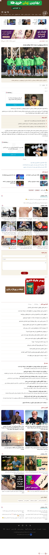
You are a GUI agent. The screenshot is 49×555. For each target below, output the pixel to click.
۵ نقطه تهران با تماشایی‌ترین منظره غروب (37, 162)
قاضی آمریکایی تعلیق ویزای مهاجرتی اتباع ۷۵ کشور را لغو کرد (34, 352)
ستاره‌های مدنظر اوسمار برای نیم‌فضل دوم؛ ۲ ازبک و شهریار (34, 121)
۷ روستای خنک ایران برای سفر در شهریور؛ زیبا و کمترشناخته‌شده (34, 165)
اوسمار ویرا (31, 190)
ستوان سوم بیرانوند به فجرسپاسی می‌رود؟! (37, 391)
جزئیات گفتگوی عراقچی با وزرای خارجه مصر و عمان (36, 338)
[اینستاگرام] (22, 525)
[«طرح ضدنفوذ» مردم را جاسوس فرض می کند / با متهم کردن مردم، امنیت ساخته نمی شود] (36, 438)
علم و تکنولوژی (17, 14)
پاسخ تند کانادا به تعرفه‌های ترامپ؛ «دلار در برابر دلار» (34, 328)
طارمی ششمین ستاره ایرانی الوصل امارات (38, 349)
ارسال (24, 273)
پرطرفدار (36, 304)
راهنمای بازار (5, 14)
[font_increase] (46, 85)
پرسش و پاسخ (20, 529)
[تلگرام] (19, 525)
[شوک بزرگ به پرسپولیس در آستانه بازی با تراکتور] (20, 183)
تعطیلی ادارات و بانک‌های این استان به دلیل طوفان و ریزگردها (34, 314)
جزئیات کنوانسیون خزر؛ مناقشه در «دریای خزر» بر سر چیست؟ (14, 448)
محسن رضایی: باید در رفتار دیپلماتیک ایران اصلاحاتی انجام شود (32, 321)
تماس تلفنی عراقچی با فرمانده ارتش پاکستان (37, 307)
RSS (4, 529)
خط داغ (46, 363)
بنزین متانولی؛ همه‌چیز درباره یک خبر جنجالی (4, 22)
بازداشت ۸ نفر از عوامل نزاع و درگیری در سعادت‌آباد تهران (34, 403)
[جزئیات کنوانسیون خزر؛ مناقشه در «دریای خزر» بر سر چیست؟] (12, 438)
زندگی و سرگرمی (27, 14)
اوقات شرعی (13, 529)
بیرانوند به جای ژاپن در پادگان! (33, 181)
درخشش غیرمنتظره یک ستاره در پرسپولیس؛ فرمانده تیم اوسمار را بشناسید (32, 126)
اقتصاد (22, 14)
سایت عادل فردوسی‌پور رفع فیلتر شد (8, 175)
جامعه (1, 14)
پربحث (29, 304)
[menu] (2, 12)
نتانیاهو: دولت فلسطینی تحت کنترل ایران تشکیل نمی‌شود (35, 325)
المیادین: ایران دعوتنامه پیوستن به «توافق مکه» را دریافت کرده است (32, 311)
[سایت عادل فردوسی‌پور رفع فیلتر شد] (20, 177)
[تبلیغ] (24, 5)
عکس (13, 14)
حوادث (33, 14)
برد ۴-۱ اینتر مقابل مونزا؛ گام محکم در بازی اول (37, 345)
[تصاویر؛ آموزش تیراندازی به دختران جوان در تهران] (26, 22)
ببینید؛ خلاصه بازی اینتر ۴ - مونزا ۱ (39, 342)
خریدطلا (15, 105)
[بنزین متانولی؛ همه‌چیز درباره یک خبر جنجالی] (11, 22)
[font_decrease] (40, 85)
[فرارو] (45, 13)
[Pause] (26, 155)
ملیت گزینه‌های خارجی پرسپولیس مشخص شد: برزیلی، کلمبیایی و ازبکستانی (31, 123)
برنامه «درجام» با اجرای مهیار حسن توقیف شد (37, 355)
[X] (26, 525)
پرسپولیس (37, 190)
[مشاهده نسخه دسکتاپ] (5, 12)
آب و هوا (8, 529)
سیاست (39, 14)
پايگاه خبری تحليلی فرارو (22, 532)
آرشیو (34, 529)
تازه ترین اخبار (44, 304)
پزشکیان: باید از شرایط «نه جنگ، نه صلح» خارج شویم (34, 318)
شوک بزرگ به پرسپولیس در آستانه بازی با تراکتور (9, 182)
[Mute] (28, 155)
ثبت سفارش (13, 155)
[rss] (30, 525)
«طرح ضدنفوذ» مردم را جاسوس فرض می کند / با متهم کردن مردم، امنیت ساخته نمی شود (36, 448)
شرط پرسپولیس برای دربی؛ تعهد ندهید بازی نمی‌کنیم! (35, 396)
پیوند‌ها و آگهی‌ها (28, 529)
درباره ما (44, 529)
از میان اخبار (45, 172)
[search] (8, 12)
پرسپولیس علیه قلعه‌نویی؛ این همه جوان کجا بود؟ (36, 331)
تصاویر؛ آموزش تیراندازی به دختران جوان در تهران (19, 22)
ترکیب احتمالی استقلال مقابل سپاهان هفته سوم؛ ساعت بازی (34, 335)
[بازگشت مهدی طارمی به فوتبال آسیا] (44, 177)
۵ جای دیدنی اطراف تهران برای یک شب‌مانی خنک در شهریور (34, 167)
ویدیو (10, 14)
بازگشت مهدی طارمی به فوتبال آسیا (32, 175)
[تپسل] (6, 92)
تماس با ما (39, 529)
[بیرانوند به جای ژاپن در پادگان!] (44, 183)
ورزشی (36, 14)
